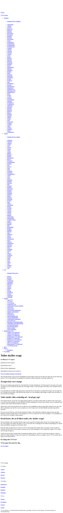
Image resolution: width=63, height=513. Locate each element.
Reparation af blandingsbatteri (15, 322)
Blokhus (9, 155)
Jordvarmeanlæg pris (12, 316)
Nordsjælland (10, 99)
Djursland (9, 161)
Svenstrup (9, 249)
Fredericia (9, 172)
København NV (11, 91)
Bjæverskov (10, 33)
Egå (8, 165)
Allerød (9, 26)
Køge (8, 94)
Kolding (9, 208)
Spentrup (9, 244)
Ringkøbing (10, 227)
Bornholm (9, 35)
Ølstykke (9, 107)
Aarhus (9, 144)
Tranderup (10, 295)
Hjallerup (9, 193)
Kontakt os (10, 350)
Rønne (9, 113)
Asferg (9, 152)
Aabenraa (9, 140)
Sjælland (6, 18)
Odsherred (10, 105)
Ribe (8, 225)
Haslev (9, 57)
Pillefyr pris (10, 313)
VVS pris (9, 301)
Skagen (9, 237)
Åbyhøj (9, 147)
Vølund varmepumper (13, 311)
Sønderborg (10, 243)
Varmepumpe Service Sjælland (15, 306)
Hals (8, 184)
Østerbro (9, 108)
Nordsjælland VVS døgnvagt (14, 344)
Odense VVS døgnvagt (13, 341)
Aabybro (9, 141)
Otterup (9, 288)
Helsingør (9, 63)
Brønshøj (9, 38)
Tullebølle (9, 297)
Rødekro (9, 230)
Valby (8, 126)
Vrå (8, 268)
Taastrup (9, 123)
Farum (9, 40)
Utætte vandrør (11, 328)
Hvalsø (9, 79)
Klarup (9, 206)
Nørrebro (9, 101)
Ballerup (9, 30)
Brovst (9, 159)
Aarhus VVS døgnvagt (13, 334)
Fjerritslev (9, 171)
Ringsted (9, 110)
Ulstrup (9, 256)
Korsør (9, 95)
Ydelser (6, 298)
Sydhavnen (10, 122)
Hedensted (10, 189)
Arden (8, 150)
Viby (8, 264)
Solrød (9, 119)
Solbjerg (9, 242)
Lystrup (9, 214)
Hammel (9, 186)
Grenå (8, 178)
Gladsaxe (9, 51)
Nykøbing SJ (10, 104)
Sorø (8, 120)
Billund (9, 153)
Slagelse (9, 116)
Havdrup (9, 58)
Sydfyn (9, 294)
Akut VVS (10, 300)
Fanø (8, 168)
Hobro (9, 196)
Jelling (9, 203)
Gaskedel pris (10, 314)
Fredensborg (10, 42)
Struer (8, 247)
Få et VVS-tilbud (5, 374)
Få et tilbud (7, 351)
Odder (8, 221)
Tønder (9, 253)
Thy (8, 252)
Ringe (8, 289)
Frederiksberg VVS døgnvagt (15, 336)
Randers (9, 224)
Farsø (8, 169)
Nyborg (9, 285)
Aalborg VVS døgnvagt (13, 332)
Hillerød (9, 68)
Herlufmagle (10, 67)
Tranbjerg (9, 255)
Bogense (9, 278)
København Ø (11, 92)
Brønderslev (10, 158)
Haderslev (9, 180)
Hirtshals (9, 191)
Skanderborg (10, 239)
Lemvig (9, 209)
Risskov (9, 228)
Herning (9, 190)
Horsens (9, 200)
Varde (8, 258)
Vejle (8, 261)
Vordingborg (10, 132)
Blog (5, 347)
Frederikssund (11, 45)
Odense (9, 286)
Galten (9, 175)
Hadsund (9, 183)
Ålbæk (9, 149)
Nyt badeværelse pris (12, 325)
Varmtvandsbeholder (12, 317)
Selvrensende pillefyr (12, 326)
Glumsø (9, 54)
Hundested (10, 77)
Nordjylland (10, 217)
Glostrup (9, 52)
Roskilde (9, 114)
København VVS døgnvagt (14, 339)
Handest (9, 187)
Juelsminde (10, 205)
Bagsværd (9, 29)
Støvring (9, 246)
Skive (8, 240)
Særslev (9, 291)
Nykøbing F (10, 102)
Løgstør (9, 211)
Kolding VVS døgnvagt (13, 338)
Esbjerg (9, 166)
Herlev (9, 66)
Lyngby (9, 96)
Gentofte (9, 48)
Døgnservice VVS (9, 331)
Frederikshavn (11, 174)
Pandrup (9, 222)
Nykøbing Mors (11, 219)
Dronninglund (11, 162)
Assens (9, 276)
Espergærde (10, 39)
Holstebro (9, 199)
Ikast (8, 202)
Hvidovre (9, 80)
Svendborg (10, 292)
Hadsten (9, 181)
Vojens (9, 267)
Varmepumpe (10, 308)
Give (8, 177)
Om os (5, 348)
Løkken (9, 212)
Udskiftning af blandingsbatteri (15, 323)
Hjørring (9, 194)
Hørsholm (9, 76)
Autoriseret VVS (11, 304)
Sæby (8, 233)
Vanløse (9, 127)
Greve (8, 55)
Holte (8, 73)
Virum (8, 130)
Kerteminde (10, 280)
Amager (9, 27)
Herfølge (9, 64)
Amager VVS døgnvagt (13, 335)
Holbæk (9, 71)
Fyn (5, 270)
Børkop (9, 156)
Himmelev (10, 70)
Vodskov (9, 265)
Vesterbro (9, 129)
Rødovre (9, 111)
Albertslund (10, 24)
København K (11, 89)
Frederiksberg (10, 43)
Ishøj (8, 82)
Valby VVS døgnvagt (12, 342)
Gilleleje (9, 49)
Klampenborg (10, 86)
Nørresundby (10, 218)
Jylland (6, 133)
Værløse (9, 124)
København (10, 88)
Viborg (9, 262)
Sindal (8, 236)
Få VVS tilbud (4, 446)
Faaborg (9, 279)
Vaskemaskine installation (14, 319)
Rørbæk (9, 231)
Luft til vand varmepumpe (14, 310)
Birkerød (9, 32)
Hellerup (9, 60)
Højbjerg (9, 197)
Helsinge (9, 61)
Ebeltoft (9, 163)
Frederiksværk (11, 46)
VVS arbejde (10, 303)
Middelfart (10, 283)
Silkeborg (9, 234)
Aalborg (9, 143)
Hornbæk (9, 74)
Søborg (9, 117)
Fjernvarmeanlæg (11, 329)
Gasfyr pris (10, 307)
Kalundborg (10, 83)
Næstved (9, 98)
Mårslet (9, 215)
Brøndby (9, 36)
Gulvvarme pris (11, 320)
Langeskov (10, 282)
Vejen (8, 259)
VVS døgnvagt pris (12, 345)
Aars (8, 146)
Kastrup (9, 85)
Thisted (9, 250)
